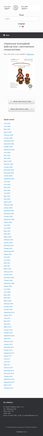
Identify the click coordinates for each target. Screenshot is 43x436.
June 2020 (7, 292)
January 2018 (8, 344)
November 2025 (9, 144)
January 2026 (8, 138)
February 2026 (8, 135)
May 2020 (7, 295)
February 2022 (8, 240)
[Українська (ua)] (20, 26)
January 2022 (8, 243)
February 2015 (8, 388)
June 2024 (7, 184)
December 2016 (9, 370)
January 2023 (8, 208)
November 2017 (9, 347)
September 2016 (9, 379)
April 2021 (7, 266)
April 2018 (7, 338)
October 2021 (8, 248)
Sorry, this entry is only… (21, 101)
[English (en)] (23, 26)
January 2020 (8, 306)
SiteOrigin (20, 432)
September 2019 (9, 312)
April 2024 (7, 190)
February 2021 (8, 272)
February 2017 (8, 367)
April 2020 (7, 298)
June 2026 (7, 126)
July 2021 (7, 257)
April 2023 (7, 199)
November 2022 (9, 213)
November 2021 (9, 245)
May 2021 (7, 263)
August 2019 (8, 315)
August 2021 (8, 254)
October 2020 (8, 280)
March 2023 (7, 202)
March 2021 (7, 269)
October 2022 (8, 216)
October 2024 (8, 176)
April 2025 (7, 158)
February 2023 (8, 205)
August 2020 (8, 286)
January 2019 (8, 330)
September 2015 (9, 382)
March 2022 (7, 237)
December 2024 (9, 170)
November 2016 (9, 373)
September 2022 (9, 219)
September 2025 (9, 150)
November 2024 (9, 173)
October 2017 (8, 350)
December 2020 (9, 277)
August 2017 (8, 356)
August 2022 (8, 222)
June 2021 (7, 260)
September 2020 (9, 283)
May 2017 (7, 365)
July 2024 (7, 181)
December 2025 (9, 141)
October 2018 (8, 333)
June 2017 (7, 362)
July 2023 (7, 193)
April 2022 (7, 234)
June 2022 (7, 228)
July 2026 (7, 123)
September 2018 (9, 336)
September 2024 (9, 179)
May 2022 (7, 231)
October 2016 (8, 376)
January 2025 (8, 167)
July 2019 (7, 318)
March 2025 (7, 161)
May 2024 (7, 187)
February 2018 (8, 341)
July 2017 (7, 359)
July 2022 (7, 225)
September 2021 (9, 251)
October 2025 (8, 147)
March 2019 (7, 327)
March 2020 (7, 301)
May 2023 (7, 196)
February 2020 (8, 304)
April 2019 (7, 324)
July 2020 (7, 289)
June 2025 (7, 152)
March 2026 (7, 132)
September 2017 (9, 353)
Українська (30, 54)
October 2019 (8, 309)
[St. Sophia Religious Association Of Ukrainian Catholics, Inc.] (21, 8)
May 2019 (7, 321)
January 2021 (8, 274)
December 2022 (9, 210)
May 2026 (7, 129)
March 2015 (7, 385)
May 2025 (7, 155)
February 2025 (8, 164)
